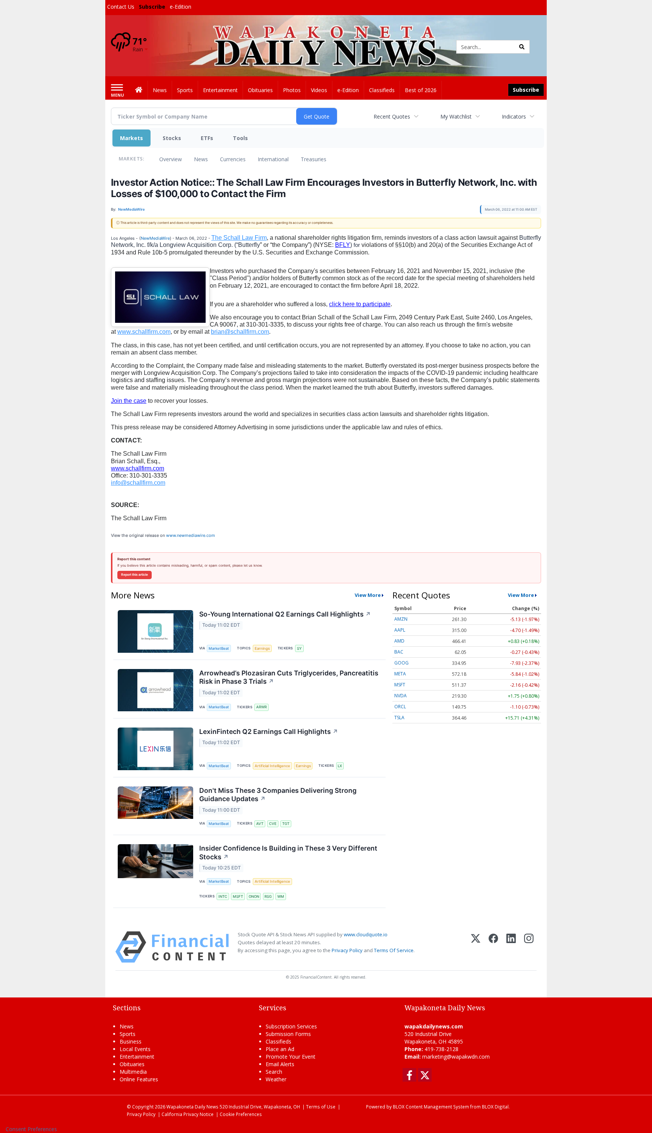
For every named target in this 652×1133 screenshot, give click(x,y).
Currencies (233, 159)
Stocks (172, 138)
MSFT (238, 896)
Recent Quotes (392, 116)
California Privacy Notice (187, 1114)
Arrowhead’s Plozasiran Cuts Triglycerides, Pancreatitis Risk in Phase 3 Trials (288, 677)
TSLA (399, 717)
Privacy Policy (347, 950)
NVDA (400, 695)
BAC (398, 652)
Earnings (262, 648)
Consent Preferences (31, 1129)
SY (299, 648)
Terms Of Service (394, 950)
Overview (170, 159)
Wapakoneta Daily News (192, 1107)
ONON (254, 896)
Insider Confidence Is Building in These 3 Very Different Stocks (288, 852)
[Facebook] (493, 947)
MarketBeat (219, 648)
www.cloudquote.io (366, 934)
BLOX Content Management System (431, 1107)
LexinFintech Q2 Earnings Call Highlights (268, 731)
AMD (399, 641)
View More (368, 595)
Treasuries (313, 159)
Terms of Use (320, 1107)
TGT (285, 824)
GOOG (401, 663)
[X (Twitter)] (475, 947)
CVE (273, 824)
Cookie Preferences (241, 1114)
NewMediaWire (155, 238)
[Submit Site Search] (521, 46)
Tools (240, 138)
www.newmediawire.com (190, 535)
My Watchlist (456, 116)
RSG (268, 896)
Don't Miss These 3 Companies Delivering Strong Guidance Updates (278, 794)
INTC (222, 896)
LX (340, 766)
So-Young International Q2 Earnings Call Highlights (285, 614)
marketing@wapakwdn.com (456, 1056)
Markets (131, 138)
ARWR (261, 707)
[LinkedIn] (511, 947)
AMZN (401, 619)
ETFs (207, 138)
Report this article (134, 575)
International (273, 159)
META (400, 674)
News (201, 159)
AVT (259, 824)
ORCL (400, 706)
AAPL (399, 630)
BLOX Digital (495, 1107)
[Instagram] (529, 947)
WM (280, 896)
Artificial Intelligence (272, 766)
